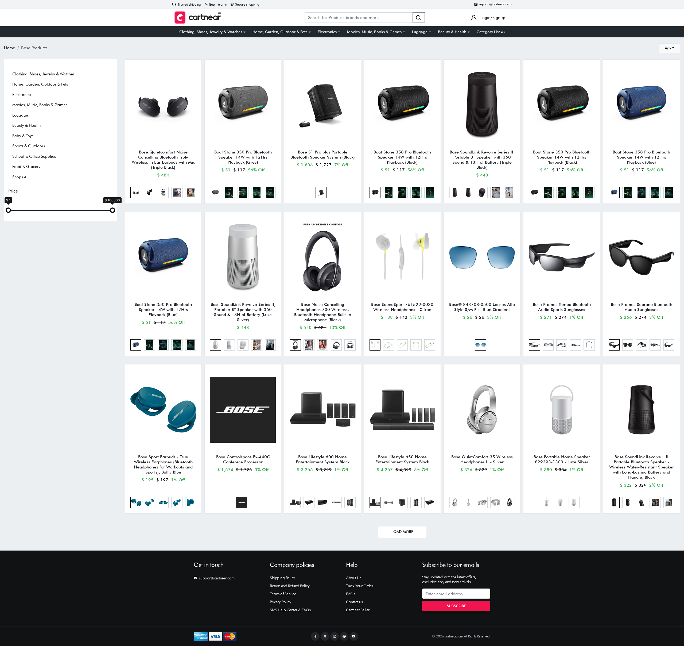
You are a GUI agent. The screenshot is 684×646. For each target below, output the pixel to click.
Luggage (420, 31)
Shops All (20, 177)
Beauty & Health (452, 31)
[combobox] (669, 48)
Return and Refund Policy (289, 585)
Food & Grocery (26, 166)
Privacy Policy (280, 601)
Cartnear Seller (358, 609)
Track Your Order (359, 585)
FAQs (350, 593)
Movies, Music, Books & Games (374, 31)
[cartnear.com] (197, 17)
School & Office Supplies (34, 156)
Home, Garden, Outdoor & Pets (279, 31)
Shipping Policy (282, 577)
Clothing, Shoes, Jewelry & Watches (210, 31)
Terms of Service (283, 593)
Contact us (354, 601)
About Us (353, 577)
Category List (489, 31)
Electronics (327, 31)
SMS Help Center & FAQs (290, 609)
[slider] (8, 210)
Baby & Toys (22, 135)
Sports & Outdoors (28, 146)
